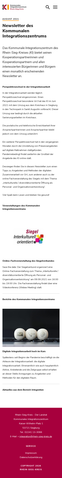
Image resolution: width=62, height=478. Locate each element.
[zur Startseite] (14, 7)
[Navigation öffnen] (55, 7)
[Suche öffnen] (47, 7)
